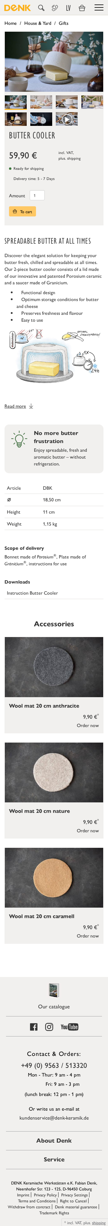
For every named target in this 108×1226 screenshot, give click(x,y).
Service (54, 1159)
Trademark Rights (54, 1213)
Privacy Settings (74, 1195)
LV (68, 8)
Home (10, 22)
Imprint (23, 1195)
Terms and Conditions (37, 1201)
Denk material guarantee (76, 1207)
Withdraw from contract (29, 1207)
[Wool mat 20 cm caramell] (54, 878)
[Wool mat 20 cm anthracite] (54, 667)
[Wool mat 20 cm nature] (54, 772)
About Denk (54, 1140)
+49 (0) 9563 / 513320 (54, 1065)
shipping (74, 158)
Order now (88, 725)
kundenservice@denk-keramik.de (54, 1117)
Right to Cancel (73, 1201)
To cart (25, 211)
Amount (17, 195)
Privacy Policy (45, 1195)
